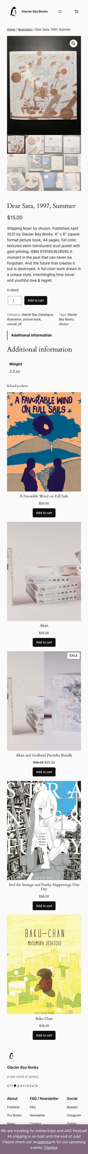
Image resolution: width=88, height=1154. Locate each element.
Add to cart (36, 300)
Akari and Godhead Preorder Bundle (44, 755)
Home (11, 29)
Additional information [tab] (31, 335)
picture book (32, 319)
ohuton (64, 324)
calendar (44, 1142)
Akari (44, 626)
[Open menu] (60, 11)
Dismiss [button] (50, 1147)
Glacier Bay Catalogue (37, 314)
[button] (73, 43)
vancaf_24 (14, 324)
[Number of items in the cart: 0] (76, 11)
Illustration (25, 29)
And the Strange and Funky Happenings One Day (44, 887)
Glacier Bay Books (35, 11)
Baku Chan (44, 1019)
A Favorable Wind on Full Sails (44, 496)
